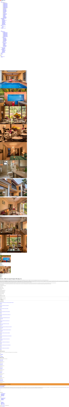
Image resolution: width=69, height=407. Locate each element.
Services (3, 26)
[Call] (1, 29)
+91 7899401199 (1, 354)
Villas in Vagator (4, 10)
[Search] (0, 29)
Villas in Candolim (4, 9)
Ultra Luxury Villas (5, 13)
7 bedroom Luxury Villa (5, 35)
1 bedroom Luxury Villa (5, 32)
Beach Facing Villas (5, 14)
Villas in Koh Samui (4, 21)
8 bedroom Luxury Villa (5, 6)
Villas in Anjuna (4, 8)
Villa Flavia (1, 306)
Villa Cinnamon (1, 380)
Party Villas (4, 44)
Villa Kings (1, 315)
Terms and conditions (3, 404)
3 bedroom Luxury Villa (5, 33)
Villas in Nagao (4, 12)
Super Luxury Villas (5, 17)
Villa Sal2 (1, 312)
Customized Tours (2, 399)
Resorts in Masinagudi (4, 24)
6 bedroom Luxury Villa (5, 5)
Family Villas (4, 16)
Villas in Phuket (3, 48)
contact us (2, 28)
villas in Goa (3, 19)
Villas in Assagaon (4, 11)
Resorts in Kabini (3, 52)
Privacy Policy (2, 402)
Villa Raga (1, 376)
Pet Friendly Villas (4, 45)
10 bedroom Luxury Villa (5, 7)
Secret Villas (4, 43)
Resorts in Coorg (3, 23)
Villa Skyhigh (1, 368)
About (1, 25)
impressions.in (3, 406)
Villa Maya (1, 303)
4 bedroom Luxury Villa (5, 4)
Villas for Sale (2, 27)
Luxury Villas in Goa (3, 2)
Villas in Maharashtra (4, 22)
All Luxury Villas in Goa (3, 393)
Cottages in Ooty (2, 394)
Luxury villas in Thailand (3, 47)
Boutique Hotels (4, 46)
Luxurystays (3, 405)
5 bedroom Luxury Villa (5, 34)
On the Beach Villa (4, 42)
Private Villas (4, 15)
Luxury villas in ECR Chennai (3, 18)
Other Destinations (2, 49)
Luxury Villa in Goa (3, 31)
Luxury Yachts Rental (3, 398)
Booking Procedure (2, 403)
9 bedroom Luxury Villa (5, 36)
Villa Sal (1, 309)
